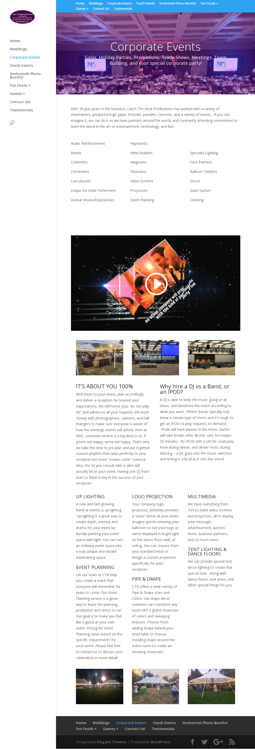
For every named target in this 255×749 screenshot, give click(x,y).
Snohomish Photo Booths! (177, 3)
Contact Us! (101, 9)
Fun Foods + (209, 3)
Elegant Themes (112, 742)
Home (80, 3)
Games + (82, 9)
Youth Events (145, 3)
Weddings (96, 3)
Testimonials (123, 9)
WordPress (160, 742)
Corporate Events (119, 3)
